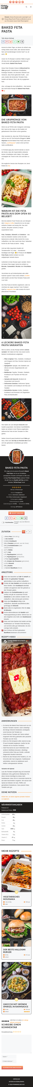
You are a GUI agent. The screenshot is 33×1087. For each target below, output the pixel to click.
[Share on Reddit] (10, 41)
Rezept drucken (17, 513)
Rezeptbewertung (7, 1032)
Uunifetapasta (11, 143)
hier (9, 166)
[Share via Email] (18, 41)
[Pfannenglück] (4, 7)
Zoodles (27, 275)
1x (23, 531)
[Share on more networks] (22, 41)
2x (26, 531)
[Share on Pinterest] (6, 41)
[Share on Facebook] (3, 41)
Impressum (16, 1079)
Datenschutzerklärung (16, 1081)
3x (30, 531)
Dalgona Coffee (9, 223)
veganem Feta (11, 289)
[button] (26, 7)
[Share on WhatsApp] (14, 41)
